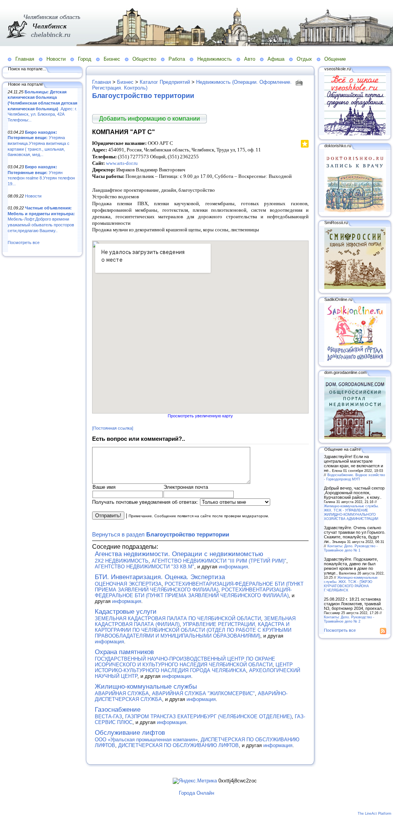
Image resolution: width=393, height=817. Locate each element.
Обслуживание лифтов (130, 732)
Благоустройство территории (143, 96)
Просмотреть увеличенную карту (200, 415)
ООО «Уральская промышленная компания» (146, 739)
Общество (144, 59)
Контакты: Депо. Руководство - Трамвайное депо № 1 (351, 548)
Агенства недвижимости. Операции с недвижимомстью (179, 554)
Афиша (276, 59)
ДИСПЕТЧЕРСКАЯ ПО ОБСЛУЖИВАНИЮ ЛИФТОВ (178, 745)
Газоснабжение (117, 709)
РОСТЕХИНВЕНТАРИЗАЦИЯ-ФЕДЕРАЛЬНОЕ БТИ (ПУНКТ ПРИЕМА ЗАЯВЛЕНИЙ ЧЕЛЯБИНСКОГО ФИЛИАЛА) (199, 587)
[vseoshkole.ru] (355, 133)
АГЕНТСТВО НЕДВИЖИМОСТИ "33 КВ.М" (144, 567)
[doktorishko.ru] (355, 210)
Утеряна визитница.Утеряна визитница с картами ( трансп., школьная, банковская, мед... (38, 143)
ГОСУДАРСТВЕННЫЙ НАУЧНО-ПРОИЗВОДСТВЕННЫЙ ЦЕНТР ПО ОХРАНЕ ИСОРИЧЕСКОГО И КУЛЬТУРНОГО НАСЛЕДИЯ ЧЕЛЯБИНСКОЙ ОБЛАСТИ (185, 662)
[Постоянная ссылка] (112, 428)
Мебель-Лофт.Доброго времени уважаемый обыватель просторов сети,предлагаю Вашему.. (41, 219)
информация (233, 567)
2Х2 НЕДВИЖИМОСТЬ (122, 561)
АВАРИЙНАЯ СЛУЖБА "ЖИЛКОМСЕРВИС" (203, 693)
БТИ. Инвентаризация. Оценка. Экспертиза (160, 577)
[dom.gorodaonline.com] (355, 437)
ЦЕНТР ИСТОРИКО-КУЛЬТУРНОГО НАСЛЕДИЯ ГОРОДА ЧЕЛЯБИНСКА (194, 667)
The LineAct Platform (374, 813)
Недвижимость (214, 59)
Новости (56, 59)
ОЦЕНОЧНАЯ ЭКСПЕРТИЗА (128, 584)
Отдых (304, 59)
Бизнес (112, 59)
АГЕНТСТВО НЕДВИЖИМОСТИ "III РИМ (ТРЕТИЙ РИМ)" (219, 561)
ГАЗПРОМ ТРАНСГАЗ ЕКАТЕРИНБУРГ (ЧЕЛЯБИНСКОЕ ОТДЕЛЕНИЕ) (208, 716)
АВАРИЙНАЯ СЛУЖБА (122, 693)
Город (84, 59)
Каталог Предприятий (165, 82)
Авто (249, 59)
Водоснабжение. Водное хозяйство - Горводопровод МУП (354, 477)
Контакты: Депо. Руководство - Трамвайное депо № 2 (349, 619)
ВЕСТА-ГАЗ (108, 716)
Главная (24, 59)
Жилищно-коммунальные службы (146, 686)
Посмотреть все (24, 242)
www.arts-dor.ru (122, 163)
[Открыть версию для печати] (300, 82)
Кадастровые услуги (126, 611)
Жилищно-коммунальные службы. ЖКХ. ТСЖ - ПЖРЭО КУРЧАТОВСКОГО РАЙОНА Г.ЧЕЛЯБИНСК (351, 583)
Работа (176, 59)
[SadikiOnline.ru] (355, 360)
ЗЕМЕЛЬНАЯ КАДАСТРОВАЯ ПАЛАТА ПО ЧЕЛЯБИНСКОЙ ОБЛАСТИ (178, 618)
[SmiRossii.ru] (355, 287)
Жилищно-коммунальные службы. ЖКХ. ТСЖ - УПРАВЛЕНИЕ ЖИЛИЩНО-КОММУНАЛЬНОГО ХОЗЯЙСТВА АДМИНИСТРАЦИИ (351, 512)
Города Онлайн (196, 793)
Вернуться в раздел (160, 534)
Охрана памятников (124, 652)
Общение (335, 59)
